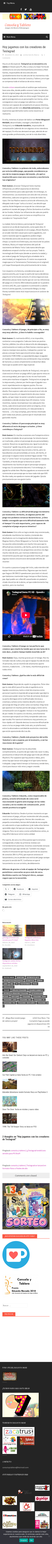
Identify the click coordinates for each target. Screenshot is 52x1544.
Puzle (35, 984)
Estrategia (30, 980)
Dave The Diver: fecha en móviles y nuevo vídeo (20, 1109)
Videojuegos (8, 987)
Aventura (20, 977)
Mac (11, 984)
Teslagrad (26, 996)
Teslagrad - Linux (10, 1000)
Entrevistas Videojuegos (13, 980)
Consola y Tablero (18, 25)
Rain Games (15, 996)
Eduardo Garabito (36, 990)
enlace (11, 87)
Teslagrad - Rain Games (26, 1003)
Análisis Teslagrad (19, 990)
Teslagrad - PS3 (9, 1003)
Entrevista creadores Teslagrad (16, 993)
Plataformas (25, 984)
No (31, 1540)
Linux (6, 984)
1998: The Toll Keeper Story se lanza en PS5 (19, 1127)
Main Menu (11, 37)
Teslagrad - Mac (25, 1000)
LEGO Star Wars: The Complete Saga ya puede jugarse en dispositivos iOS (39, 1021)
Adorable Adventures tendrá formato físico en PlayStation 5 (25, 1092)
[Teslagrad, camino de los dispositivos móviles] (12, 954)
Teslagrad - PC (39, 1000)
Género (40, 980)
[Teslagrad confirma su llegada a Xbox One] (35, 930)
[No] (49, 1536)
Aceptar (24, 1540)
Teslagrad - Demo (39, 996)
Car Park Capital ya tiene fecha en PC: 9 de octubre (21, 1075)
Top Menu (11, 3)
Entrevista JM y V (33, 977)
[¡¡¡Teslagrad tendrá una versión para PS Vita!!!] (12, 930)
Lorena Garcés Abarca (31, 55)
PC (17, 984)
